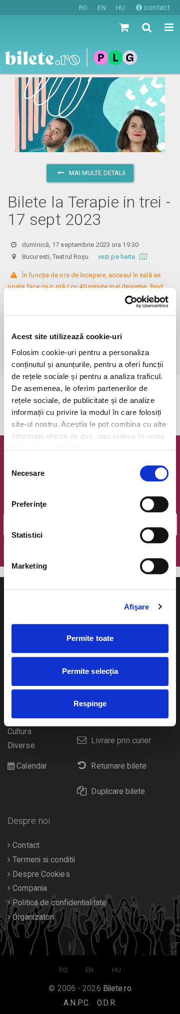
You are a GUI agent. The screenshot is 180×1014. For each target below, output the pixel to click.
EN (102, 7)
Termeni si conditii (42, 859)
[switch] (154, 504)
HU (120, 7)
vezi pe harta (117, 256)
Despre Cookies (40, 874)
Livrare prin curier (121, 740)
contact (156, 7)
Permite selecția (90, 671)
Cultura (20, 731)
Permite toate (90, 638)
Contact (25, 845)
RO (83, 7)
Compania (28, 888)
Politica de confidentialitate (58, 902)
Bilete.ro (117, 988)
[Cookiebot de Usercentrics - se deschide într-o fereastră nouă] (127, 301)
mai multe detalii (97, 173)
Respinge (90, 703)
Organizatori (32, 917)
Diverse (21, 745)
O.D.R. (106, 1003)
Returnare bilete (118, 766)
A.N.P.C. (77, 1003)
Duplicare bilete (118, 791)
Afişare (137, 607)
